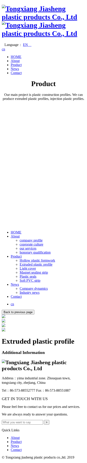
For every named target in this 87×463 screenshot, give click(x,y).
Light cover (28, 268)
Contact (16, 73)
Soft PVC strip (30, 280)
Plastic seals (28, 276)
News (15, 69)
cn (3, 49)
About (15, 61)
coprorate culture (31, 244)
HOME (16, 57)
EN (27, 45)
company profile (31, 240)
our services (28, 248)
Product (16, 65)
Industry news (29, 292)
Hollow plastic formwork (37, 260)
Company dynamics (34, 288)
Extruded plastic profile (36, 264)
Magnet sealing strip (34, 272)
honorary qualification (35, 252)
